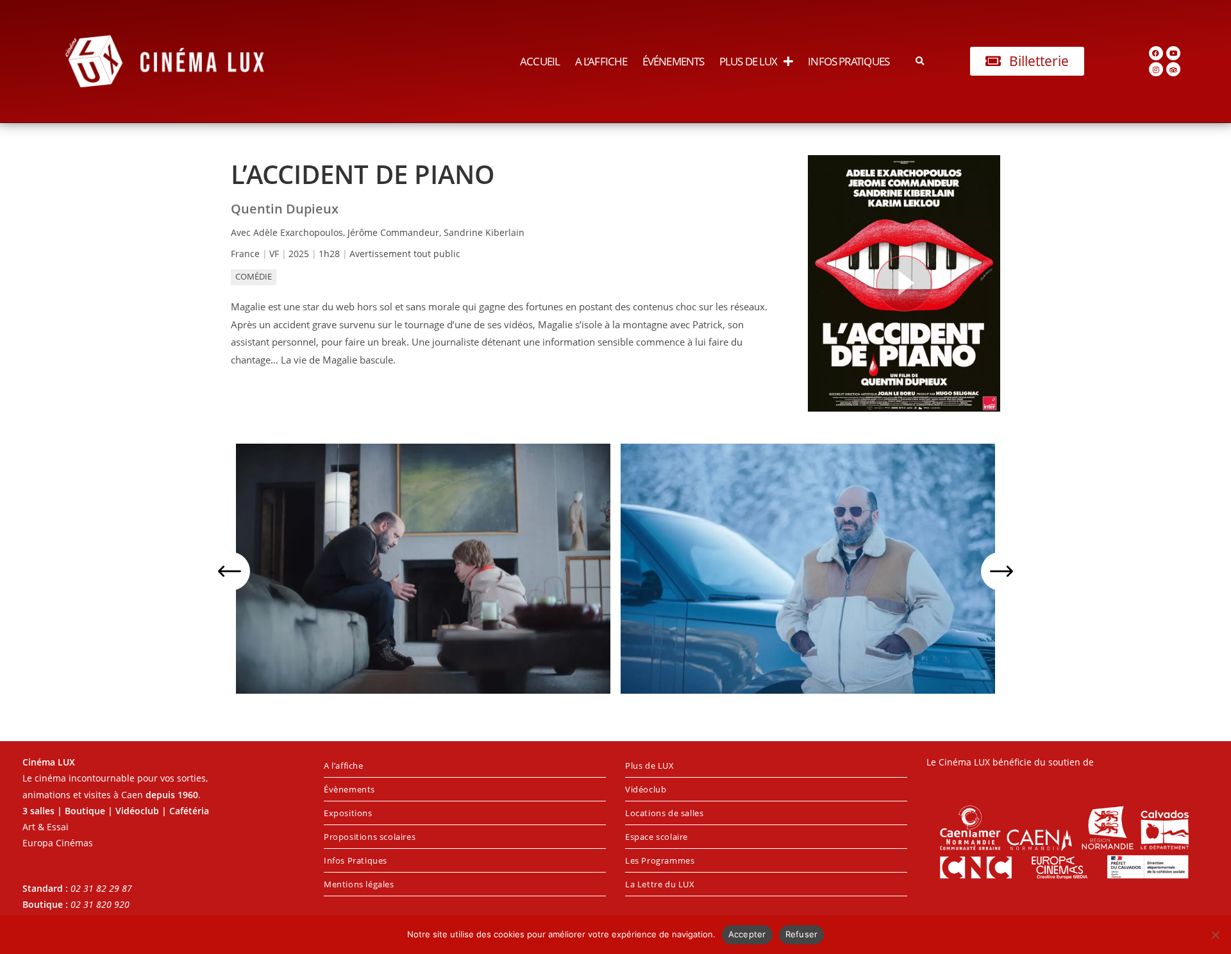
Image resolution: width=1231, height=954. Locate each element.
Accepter (747, 934)
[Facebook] (1156, 53)
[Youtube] (1173, 53)
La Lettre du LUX (660, 884)
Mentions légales (359, 884)
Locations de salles (664, 813)
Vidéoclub (645, 789)
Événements (673, 61)
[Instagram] (1156, 69)
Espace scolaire (656, 836)
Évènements (349, 789)
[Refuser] (1215, 934)
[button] (920, 61)
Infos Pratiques (848, 61)
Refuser (801, 934)
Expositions (348, 813)
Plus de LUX (748, 61)
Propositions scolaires (369, 836)
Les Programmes (659, 860)
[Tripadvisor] (1173, 69)
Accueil (540, 61)
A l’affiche (601, 61)
